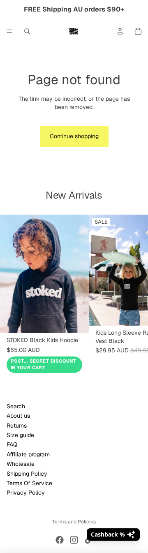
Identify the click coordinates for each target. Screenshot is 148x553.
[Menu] (9, 31)
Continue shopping (74, 136)
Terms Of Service (29, 483)
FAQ (12, 444)
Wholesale (21, 463)
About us (18, 415)
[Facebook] (60, 540)
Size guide (20, 435)
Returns (17, 425)
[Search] (27, 31)
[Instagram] (74, 540)
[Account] (120, 31)
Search (16, 406)
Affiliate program (28, 454)
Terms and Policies (74, 521)
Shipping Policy (27, 473)
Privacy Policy (26, 492)
